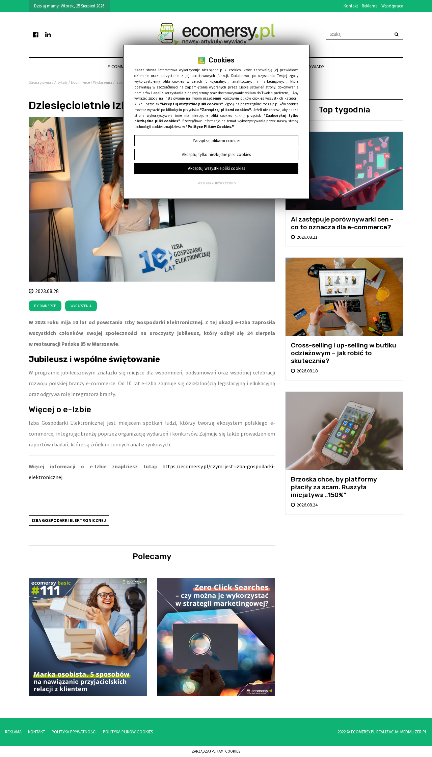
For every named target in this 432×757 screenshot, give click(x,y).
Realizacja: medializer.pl (401, 731)
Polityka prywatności (74, 731)
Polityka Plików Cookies (128, 731)
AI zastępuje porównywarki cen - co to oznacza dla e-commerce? (342, 223)
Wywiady (314, 66)
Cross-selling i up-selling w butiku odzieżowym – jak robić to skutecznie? (343, 353)
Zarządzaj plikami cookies (216, 751)
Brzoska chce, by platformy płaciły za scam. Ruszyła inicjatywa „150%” (334, 487)
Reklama (370, 5)
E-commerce (121, 66)
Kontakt (351, 5)
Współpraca (392, 5)
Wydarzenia (81, 306)
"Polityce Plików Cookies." (210, 126)
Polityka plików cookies (216, 183)
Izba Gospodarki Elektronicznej (69, 520)
